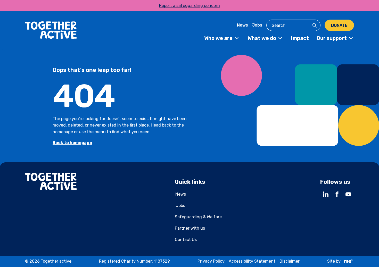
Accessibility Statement (252, 261)
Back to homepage (72, 142)
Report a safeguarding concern (189, 5)
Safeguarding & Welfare (198, 216)
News (242, 25)
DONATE (339, 25)
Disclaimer (289, 261)
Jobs (257, 25)
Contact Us (186, 239)
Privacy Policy (211, 261)
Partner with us (190, 228)
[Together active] (51, 31)
